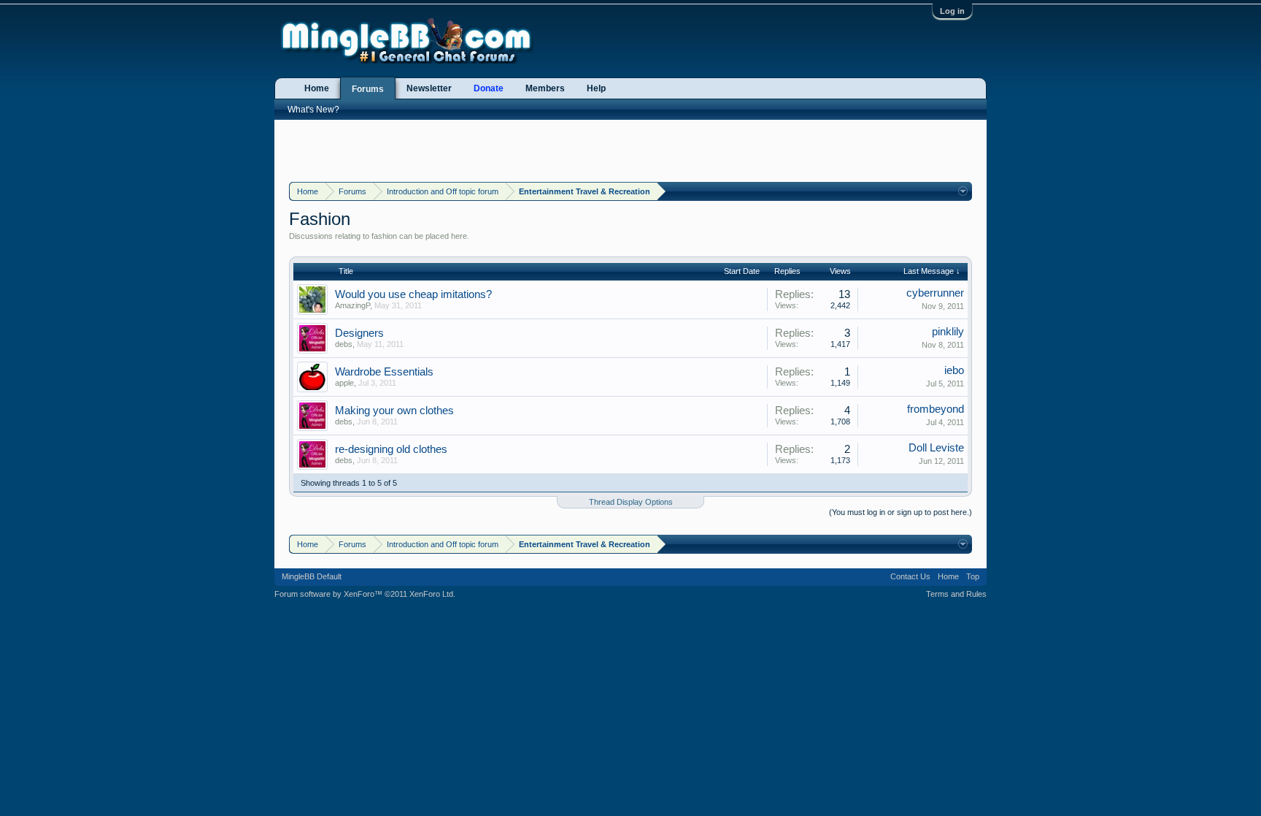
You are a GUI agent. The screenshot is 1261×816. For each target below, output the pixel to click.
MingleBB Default (312, 576)
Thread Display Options (631, 501)
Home (316, 88)
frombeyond (935, 409)
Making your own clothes (394, 410)
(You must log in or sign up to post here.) (900, 512)
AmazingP (352, 305)
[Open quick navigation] (963, 191)
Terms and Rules (956, 594)
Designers (359, 333)
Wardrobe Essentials (384, 372)
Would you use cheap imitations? (413, 294)
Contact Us (910, 576)
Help (596, 88)
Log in (952, 11)
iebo (954, 370)
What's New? (313, 109)
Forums (368, 89)
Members (545, 88)
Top (972, 576)
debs (343, 344)
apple (344, 382)
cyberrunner (935, 293)
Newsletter (429, 88)
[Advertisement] (630, 149)
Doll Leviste (936, 448)
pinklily (948, 332)
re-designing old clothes (391, 449)
